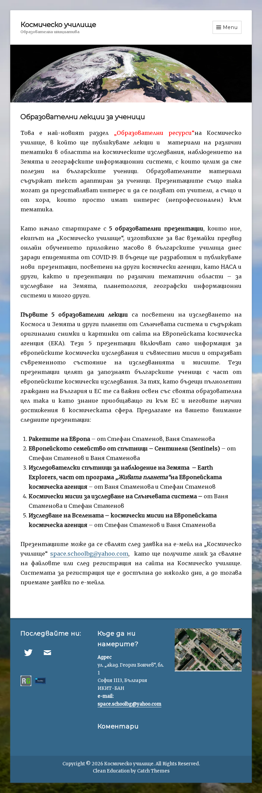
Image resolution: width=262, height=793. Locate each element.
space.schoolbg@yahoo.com (89, 553)
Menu (230, 27)
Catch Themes (153, 771)
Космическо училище (58, 24)
